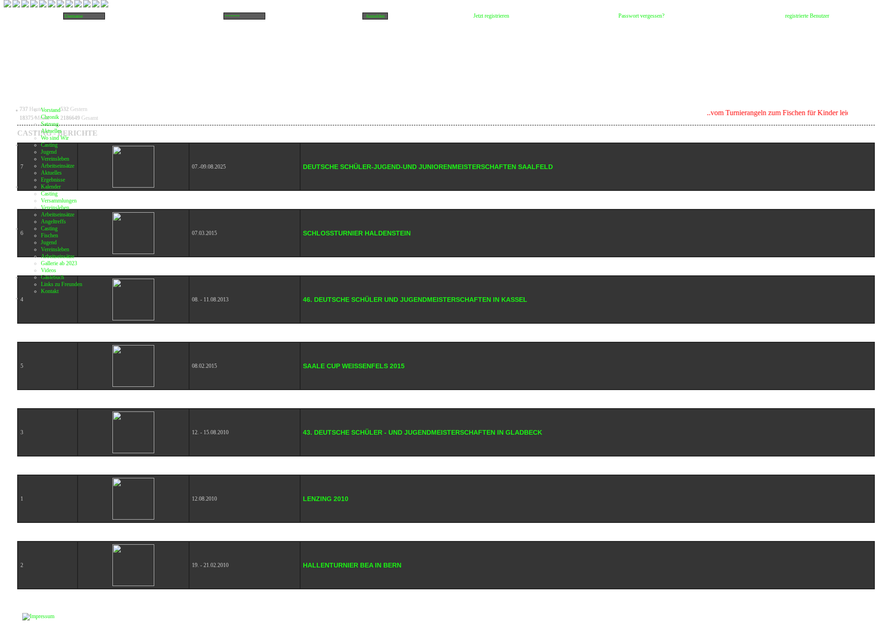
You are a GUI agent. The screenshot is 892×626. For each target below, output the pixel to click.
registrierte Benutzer (807, 16)
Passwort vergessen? (641, 16)
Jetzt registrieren (491, 16)
